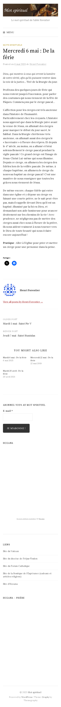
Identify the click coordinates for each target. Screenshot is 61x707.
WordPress (26, 697)
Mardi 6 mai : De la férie (15, 357)
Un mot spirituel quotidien (26, 519)
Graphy (45, 697)
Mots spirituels (12, 45)
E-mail (8, 410)
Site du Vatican (11, 551)
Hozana (41, 519)
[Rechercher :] (55, 32)
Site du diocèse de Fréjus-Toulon (20, 558)
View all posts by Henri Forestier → (23, 301)
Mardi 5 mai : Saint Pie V (17, 323)
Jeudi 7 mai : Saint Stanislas (19, 335)
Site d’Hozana (10, 584)
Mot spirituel (34, 692)
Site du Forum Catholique (16, 566)
